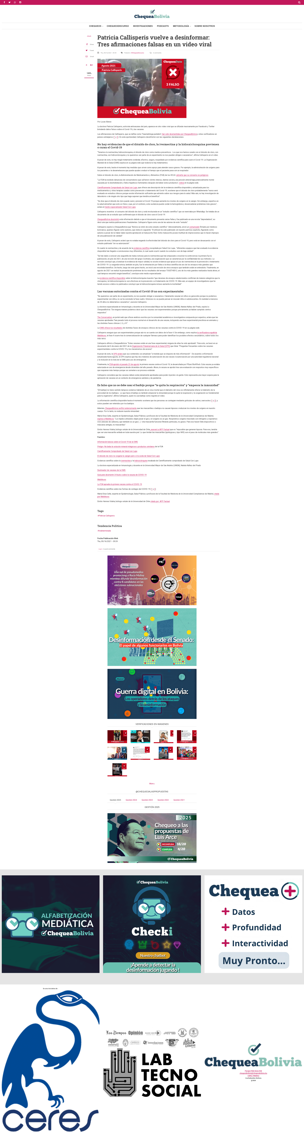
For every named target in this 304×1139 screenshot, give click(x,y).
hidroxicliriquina (140, 461)
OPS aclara (118, 354)
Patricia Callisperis (107, 516)
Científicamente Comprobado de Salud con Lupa (117, 187)
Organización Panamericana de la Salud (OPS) (151, 346)
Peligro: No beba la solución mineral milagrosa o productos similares (125, 446)
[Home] (152, 14)
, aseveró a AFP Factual (159, 429)
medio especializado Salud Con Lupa (120, 207)
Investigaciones (143, 26)
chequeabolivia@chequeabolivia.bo (253, 1073)
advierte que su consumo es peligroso (192, 175)
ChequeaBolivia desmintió (108, 219)
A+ (91, 65)
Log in (100, 549)
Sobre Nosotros (205, 26)
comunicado (194, 227)
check (89, 36)
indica (181, 183)
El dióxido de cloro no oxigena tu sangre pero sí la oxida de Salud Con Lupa (128, 456)
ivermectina (126, 461)
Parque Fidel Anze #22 (253, 1071)
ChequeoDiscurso (118, 26)
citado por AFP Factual (160, 501)
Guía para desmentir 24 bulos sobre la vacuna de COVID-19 (122, 475)
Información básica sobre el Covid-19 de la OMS (117, 442)
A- (87, 65)
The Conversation (104, 317)
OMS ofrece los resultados (111, 328)
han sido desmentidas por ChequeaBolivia (179, 134)
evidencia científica (141, 248)
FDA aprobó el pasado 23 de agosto (124, 364)
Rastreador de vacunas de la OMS (111, 470)
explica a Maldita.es (105, 419)
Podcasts (163, 26)
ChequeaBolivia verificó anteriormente (121, 408)
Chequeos (95, 26)
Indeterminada (105, 531)
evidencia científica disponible (112, 278)
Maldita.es (101, 479)
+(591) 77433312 (253, 1076)
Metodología (181, 26)
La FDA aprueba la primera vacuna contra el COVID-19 (119, 484)
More (151, 783)
